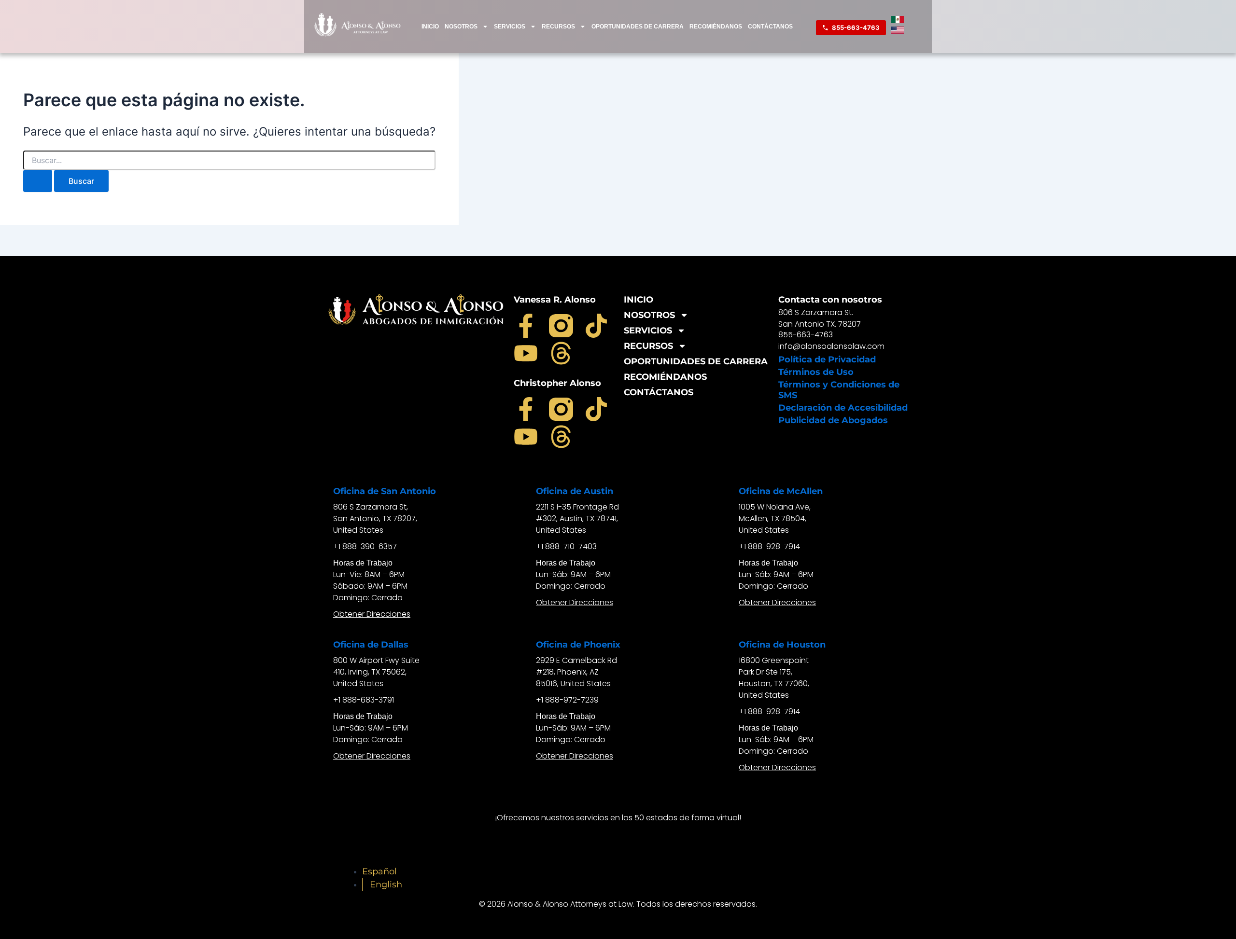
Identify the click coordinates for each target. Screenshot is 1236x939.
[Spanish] (897, 20)
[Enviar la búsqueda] (37, 181)
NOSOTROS (461, 26)
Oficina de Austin (574, 491)
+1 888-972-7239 (567, 699)
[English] (897, 31)
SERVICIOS (509, 26)
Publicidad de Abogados (833, 420)
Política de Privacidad (827, 359)
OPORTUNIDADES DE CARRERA (637, 26)
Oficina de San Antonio (384, 491)
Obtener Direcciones (371, 614)
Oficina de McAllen (781, 491)
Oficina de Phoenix (578, 644)
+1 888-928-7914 (769, 546)
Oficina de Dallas (370, 644)
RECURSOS (558, 26)
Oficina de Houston (782, 644)
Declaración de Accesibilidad (843, 407)
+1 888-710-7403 (566, 546)
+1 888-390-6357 (365, 546)
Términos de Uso (816, 372)
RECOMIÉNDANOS (715, 26)
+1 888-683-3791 (363, 699)
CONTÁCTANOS (770, 26)
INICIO (430, 26)
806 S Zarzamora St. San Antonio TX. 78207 (819, 318)
